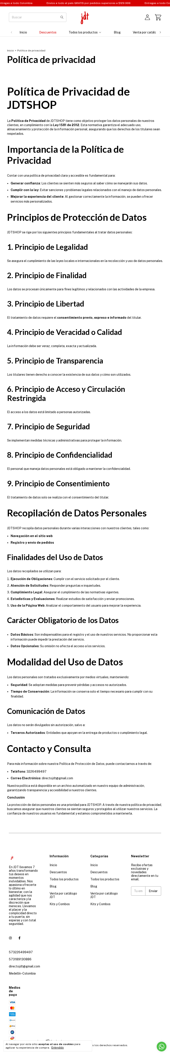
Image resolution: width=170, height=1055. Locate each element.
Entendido (57, 1047)
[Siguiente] (160, 32)
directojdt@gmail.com (24, 966)
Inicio (23, 32)
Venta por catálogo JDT (149, 32)
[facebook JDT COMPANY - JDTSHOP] (19, 938)
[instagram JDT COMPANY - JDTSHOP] (10, 938)
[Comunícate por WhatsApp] (161, 1046)
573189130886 (20, 959)
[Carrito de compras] (158, 17)
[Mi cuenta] (147, 17)
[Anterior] (11, 32)
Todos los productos (83, 32)
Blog (117, 32)
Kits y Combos (60, 904)
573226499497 (21, 952)
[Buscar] (62, 17)
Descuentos (47, 32)
